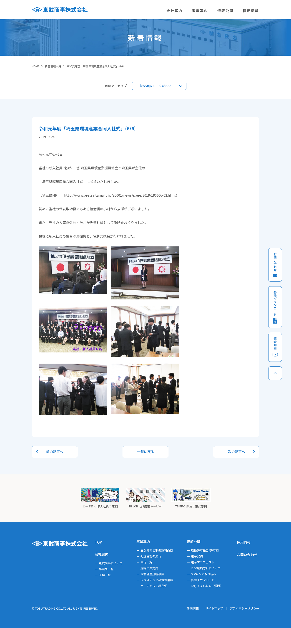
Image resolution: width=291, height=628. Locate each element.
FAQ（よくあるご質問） (207, 586)
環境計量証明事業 (152, 574)
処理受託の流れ (150, 556)
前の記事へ (54, 451)
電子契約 (197, 556)
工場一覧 (105, 575)
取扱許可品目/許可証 (205, 550)
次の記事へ (236, 451)
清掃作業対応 (149, 568)
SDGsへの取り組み (203, 574)
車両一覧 (146, 562)
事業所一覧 (106, 569)
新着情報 (193, 608)
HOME (35, 66)
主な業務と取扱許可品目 (156, 550)
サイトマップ (214, 608)
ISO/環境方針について (206, 568)
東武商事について (111, 563)
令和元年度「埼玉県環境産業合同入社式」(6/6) (96, 66)
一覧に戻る (145, 451)
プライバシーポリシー (244, 608)
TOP (98, 542)
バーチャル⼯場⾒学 (153, 586)
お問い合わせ (247, 554)
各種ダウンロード (203, 580)
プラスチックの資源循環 (156, 580)
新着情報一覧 (53, 66)
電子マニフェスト (203, 562)
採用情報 (244, 542)
